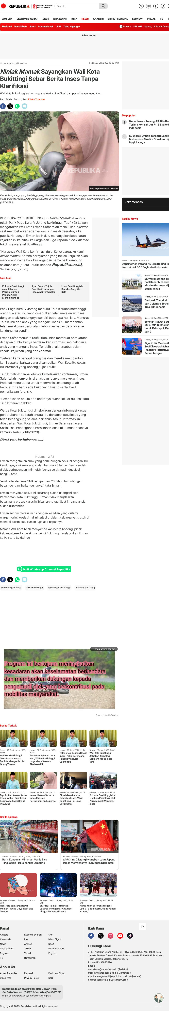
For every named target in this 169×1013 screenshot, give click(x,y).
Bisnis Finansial (118, 18)
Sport (33, 26)
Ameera (4, 934)
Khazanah (5, 939)
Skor (50, 934)
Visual (27, 953)
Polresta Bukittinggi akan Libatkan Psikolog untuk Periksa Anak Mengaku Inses (13, 292)
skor (46, 18)
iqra (74, 18)
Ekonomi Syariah (27, 18)
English (52, 953)
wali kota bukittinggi (85, 587)
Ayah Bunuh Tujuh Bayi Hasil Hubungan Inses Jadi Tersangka (43, 289)
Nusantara (22, 63)
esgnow (137, 18)
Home (3, 63)
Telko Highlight (71, 26)
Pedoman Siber (56, 973)
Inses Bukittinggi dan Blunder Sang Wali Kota (72, 289)
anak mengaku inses (11, 587)
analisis (98, 18)
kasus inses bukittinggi (59, 587)
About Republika (8, 973)
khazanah (60, 18)
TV (161, 18)
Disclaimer (5, 977)
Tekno (27, 948)
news (85, 18)
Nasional (7, 26)
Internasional (45, 26)
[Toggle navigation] (3, 6)
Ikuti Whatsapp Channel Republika (46, 569)
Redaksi (28, 973)
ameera (7, 18)
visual (151, 18)
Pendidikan (20, 26)
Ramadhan (29, 957)
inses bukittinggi (34, 587)
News (12, 63)
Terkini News (130, 218)
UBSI (58, 26)
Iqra (26, 939)
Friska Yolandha (36, 99)
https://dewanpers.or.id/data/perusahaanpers (26, 995)
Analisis (28, 943)
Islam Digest (54, 939)
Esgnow (4, 953)
